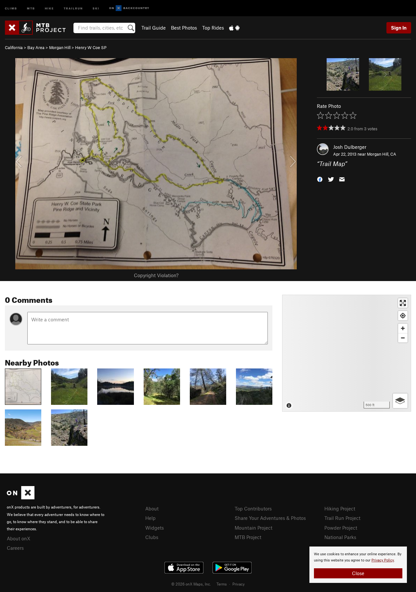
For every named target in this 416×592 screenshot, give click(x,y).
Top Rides (213, 28)
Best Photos (184, 28)
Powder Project (340, 528)
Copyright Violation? (156, 275)
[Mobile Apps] (234, 28)
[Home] (38, 27)
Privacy (238, 584)
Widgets (154, 528)
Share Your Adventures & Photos (270, 518)
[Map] (346, 353)
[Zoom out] (403, 337)
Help (150, 518)
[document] (358, 564)
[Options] (400, 400)
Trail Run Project (342, 518)
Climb (11, 8)
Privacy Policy (382, 560)
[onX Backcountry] (129, 8)
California (14, 47)
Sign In (399, 28)
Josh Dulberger (349, 147)
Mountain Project (253, 528)
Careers (15, 548)
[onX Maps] (20, 497)
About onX (18, 538)
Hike (49, 8)
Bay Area (36, 47)
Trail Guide (153, 28)
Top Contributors (253, 508)
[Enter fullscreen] (403, 303)
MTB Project (248, 537)
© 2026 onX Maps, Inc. (191, 584)
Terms (221, 584)
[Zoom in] (403, 328)
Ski (96, 8)
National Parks (340, 537)
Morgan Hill (60, 47)
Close (358, 573)
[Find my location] (403, 315)
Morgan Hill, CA (381, 154)
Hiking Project (339, 508)
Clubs (151, 537)
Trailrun (73, 8)
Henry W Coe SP (91, 47)
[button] (320, 179)
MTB (31, 8)
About (152, 508)
